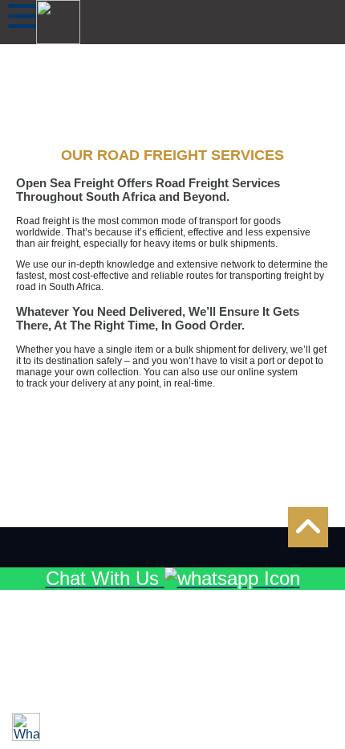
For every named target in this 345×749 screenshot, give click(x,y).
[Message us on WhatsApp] (26, 727)
